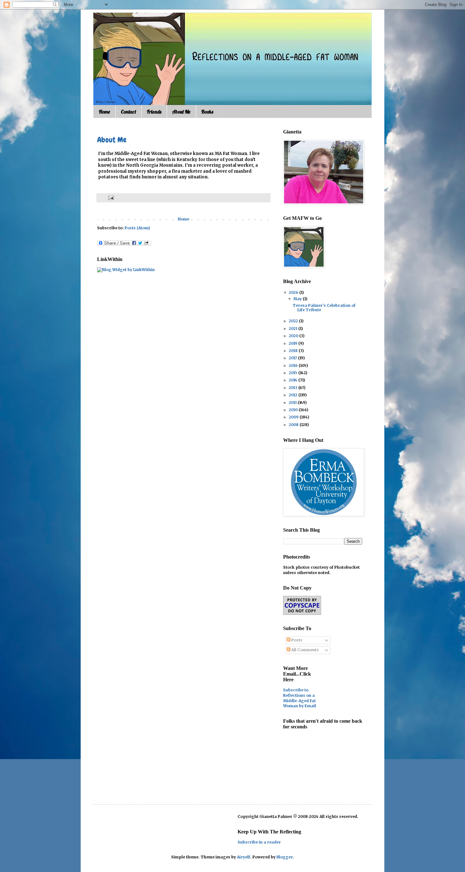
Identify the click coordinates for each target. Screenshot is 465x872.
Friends (154, 111)
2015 (293, 372)
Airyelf (243, 857)
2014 (293, 380)
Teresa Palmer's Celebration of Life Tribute (324, 307)
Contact (128, 111)
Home (104, 111)
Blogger (284, 857)
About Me (181, 111)
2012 (293, 395)
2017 (293, 358)
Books (207, 111)
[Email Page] (110, 197)
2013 (293, 387)
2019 (293, 343)
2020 (294, 335)
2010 (294, 409)
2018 (294, 350)
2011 (293, 402)
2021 (293, 328)
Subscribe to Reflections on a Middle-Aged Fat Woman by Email (299, 698)
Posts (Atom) (137, 228)
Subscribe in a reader (259, 842)
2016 (294, 365)
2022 (294, 320)
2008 (294, 424)
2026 (294, 292)
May (298, 298)
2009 (294, 417)
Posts (296, 640)
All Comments (304, 649)
